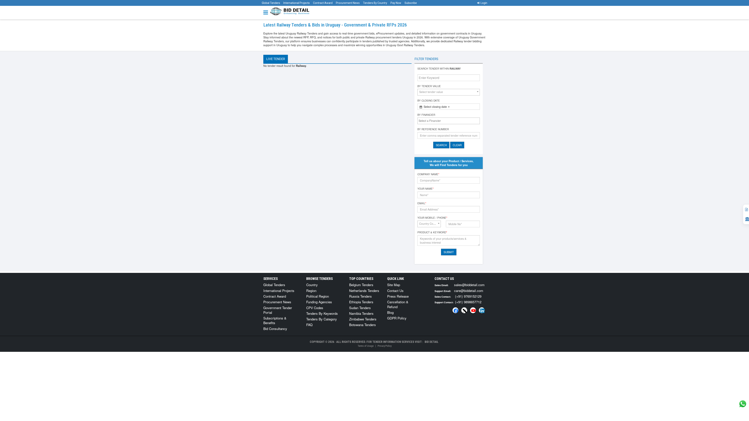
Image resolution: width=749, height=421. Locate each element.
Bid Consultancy (275, 328)
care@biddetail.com (468, 290)
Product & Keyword (432, 232)
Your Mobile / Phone (432, 217)
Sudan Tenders (360, 307)
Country (312, 284)
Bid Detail (431, 342)
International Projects (296, 2)
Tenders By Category (321, 319)
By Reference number (433, 129)
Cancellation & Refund (397, 304)
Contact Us (395, 290)
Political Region (317, 296)
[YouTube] (473, 310)
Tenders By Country (375, 2)
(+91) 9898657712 (468, 301)
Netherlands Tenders (364, 290)
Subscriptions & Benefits (274, 320)
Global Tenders (271, 2)
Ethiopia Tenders (361, 301)
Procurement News (348, 2)
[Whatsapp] (743, 404)
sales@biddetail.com (469, 284)
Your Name (425, 188)
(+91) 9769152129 (468, 296)
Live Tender (275, 59)
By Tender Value (429, 86)
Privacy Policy (384, 345)
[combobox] (448, 92)
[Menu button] (266, 12)
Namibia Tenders (361, 313)
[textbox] (450, 121)
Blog (390, 312)
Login (484, 2)
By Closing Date (428, 100)
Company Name (428, 174)
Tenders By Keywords (322, 313)
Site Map (393, 284)
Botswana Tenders (362, 324)
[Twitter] (464, 310)
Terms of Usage (366, 345)
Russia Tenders (360, 296)
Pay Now (395, 2)
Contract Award (323, 2)
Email (421, 203)
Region (311, 290)
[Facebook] (455, 310)
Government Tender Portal (277, 310)
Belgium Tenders (361, 284)
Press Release (398, 296)
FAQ (309, 324)
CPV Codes (314, 307)
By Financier (426, 115)
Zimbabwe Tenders (362, 319)
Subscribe (411, 2)
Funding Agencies (319, 301)
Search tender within (439, 68)
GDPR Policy (396, 318)
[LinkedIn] (482, 310)
